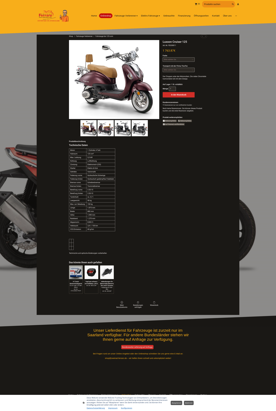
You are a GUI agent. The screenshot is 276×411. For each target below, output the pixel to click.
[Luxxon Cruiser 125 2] (123, 128)
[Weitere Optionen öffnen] (236, 15)
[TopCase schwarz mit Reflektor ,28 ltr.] (91, 272)
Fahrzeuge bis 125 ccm (104, 36)
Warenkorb (154, 305)
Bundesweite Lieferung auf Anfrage (137, 347)
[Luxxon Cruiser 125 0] (88, 128)
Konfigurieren (126, 408)
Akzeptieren (176, 403)
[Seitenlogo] (53, 15)
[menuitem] (202, 36)
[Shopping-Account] (238, 4)
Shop (71, 36)
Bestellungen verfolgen (138, 306)
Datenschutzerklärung (96, 408)
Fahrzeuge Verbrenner (84, 36)
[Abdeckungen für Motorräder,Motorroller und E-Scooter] (107, 272)
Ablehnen (189, 403)
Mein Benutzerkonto (121, 306)
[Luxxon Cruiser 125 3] (140, 128)
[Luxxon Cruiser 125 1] (105, 128)
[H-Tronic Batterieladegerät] (76, 272)
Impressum (113, 408)
